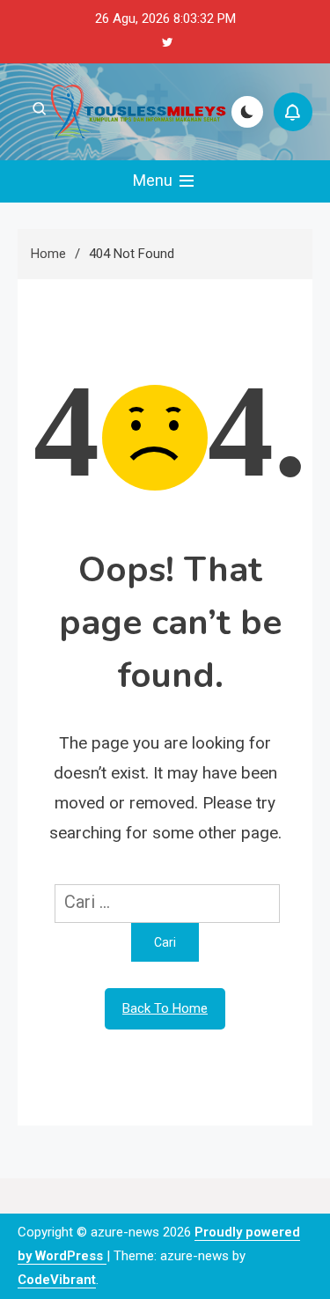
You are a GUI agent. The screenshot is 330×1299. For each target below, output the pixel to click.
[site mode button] (247, 112)
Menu (154, 180)
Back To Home (165, 1008)
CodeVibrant (57, 1280)
